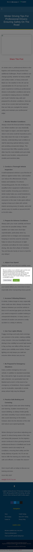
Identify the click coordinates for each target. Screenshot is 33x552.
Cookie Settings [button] (7, 280)
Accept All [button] (16, 280)
